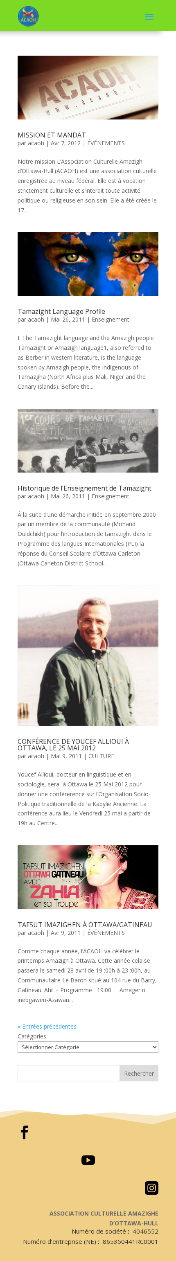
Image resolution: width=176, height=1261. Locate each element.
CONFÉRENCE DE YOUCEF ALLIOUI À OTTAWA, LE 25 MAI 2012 (73, 744)
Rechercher (139, 1073)
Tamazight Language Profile (61, 311)
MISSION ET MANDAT (52, 135)
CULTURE (101, 756)
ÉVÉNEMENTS (106, 143)
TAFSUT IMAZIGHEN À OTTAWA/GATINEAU (85, 924)
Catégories (32, 1036)
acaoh (36, 143)
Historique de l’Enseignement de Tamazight (84, 488)
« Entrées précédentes (47, 1026)
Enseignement (110, 319)
